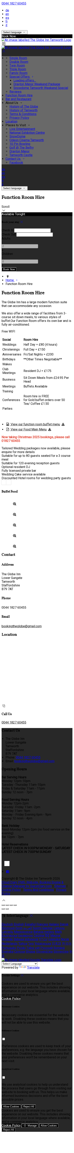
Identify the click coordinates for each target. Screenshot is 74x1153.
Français (42, 924)
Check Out (9, 234)
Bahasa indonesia (26, 939)
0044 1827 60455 (14, 3)
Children (7, 254)
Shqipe (30, 951)
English (19, 924)
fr (7, 21)
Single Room (18, 58)
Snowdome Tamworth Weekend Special (40, 88)
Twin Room (17, 65)
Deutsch (7, 924)
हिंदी (47, 935)
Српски (19, 951)
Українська (43, 943)
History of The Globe (23, 106)
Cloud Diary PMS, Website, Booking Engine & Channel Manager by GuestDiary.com (33, 884)
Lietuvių (59, 928)
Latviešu (7, 932)
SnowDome (17, 136)
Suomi (37, 928)
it (6, 25)
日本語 (56, 943)
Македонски (23, 932)
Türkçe (22, 943)
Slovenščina (44, 951)
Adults (6, 238)
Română (59, 948)
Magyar (55, 935)
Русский (46, 948)
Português (9, 948)
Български (9, 935)
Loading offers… (24, 80)
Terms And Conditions (38, 890)
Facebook (16, 162)
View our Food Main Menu (28, 429)
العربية (27, 928)
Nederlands (10, 943)
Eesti (18, 928)
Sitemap (60, 886)
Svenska (7, 951)
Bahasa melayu (43, 932)
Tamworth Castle (21, 155)
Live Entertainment (22, 129)
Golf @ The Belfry (21, 147)
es (7, 18)
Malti (58, 932)
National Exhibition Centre (27, 133)
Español (30, 924)
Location (11, 121)
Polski (21, 948)
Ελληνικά (8, 928)
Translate (33, 967)
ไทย (31, 943)
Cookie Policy (11, 890)
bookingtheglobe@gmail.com (22, 626)
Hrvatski (7, 939)
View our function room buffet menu (35, 424)
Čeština (39, 935)
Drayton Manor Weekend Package (36, 84)
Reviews (15, 91)
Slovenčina (60, 951)
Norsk (65, 939)
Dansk (64, 924)
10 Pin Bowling (19, 144)
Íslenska (54, 939)
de (7, 10)
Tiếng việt (33, 948)
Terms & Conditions (23, 114)
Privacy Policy (19, 118)
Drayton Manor (19, 151)
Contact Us (13, 159)
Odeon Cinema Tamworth (26, 140)
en (7, 14)
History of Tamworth (23, 110)
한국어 (66, 943)
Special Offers (19, 77)
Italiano (54, 924)
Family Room (18, 73)
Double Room (18, 62)
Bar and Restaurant (18, 99)
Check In (7, 230)
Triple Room (17, 69)
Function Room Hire (19, 95)
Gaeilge (47, 928)
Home (10, 280)
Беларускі (25, 935)
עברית (43, 939)
